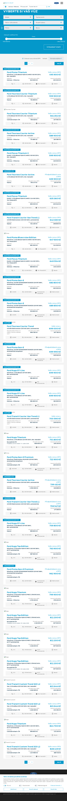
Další (59, 63)
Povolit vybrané (33, 789)
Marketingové (42, 785)
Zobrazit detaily (56, 785)
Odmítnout (13, 789)
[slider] (6, 39)
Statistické (26, 785)
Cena (33, 36)
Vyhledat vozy (54, 47)
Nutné (9, 785)
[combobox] (18, 17)
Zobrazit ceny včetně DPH (32, 58)
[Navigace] (62, 3)
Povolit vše (54, 789)
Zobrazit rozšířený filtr (11, 35)
